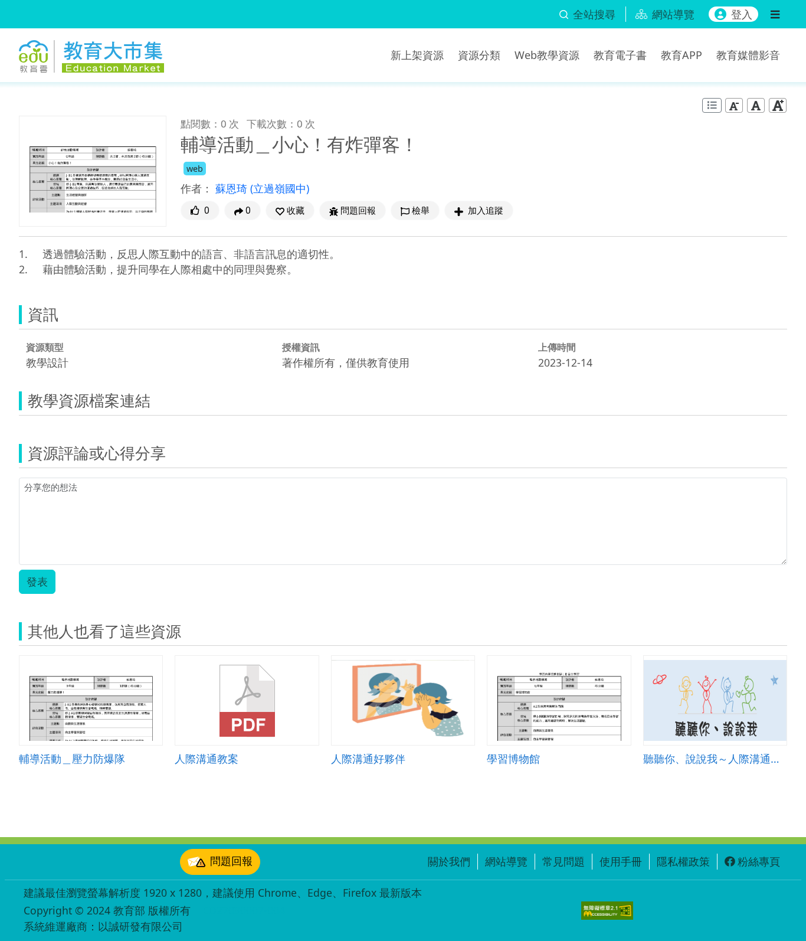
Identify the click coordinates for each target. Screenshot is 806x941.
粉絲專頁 (759, 861)
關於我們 (449, 861)
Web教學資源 (547, 55)
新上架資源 (417, 55)
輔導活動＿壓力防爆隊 (72, 758)
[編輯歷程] (712, 105)
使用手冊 (620, 861)
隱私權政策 (683, 861)
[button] (290, 210)
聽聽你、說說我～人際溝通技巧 (715, 758)
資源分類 (479, 55)
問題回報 (231, 861)
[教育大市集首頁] (91, 53)
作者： (196, 188)
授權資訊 (301, 347)
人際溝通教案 (206, 758)
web (194, 168)
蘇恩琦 (232, 188)
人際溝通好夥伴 (368, 758)
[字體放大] (777, 105)
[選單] (775, 14)
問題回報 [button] (358, 210)
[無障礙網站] (607, 910)
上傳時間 (557, 347)
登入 (741, 14)
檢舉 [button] (421, 210)
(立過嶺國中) (279, 188)
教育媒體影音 (748, 55)
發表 (37, 581)
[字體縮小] (734, 105)
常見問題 (563, 861)
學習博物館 (513, 758)
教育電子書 (620, 55)
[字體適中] (755, 105)
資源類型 (45, 347)
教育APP (681, 55)
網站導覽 (506, 861)
